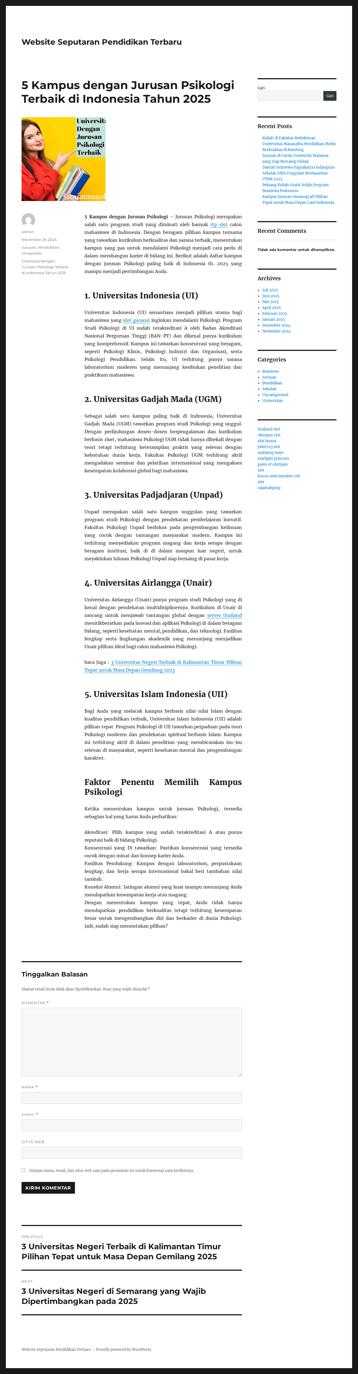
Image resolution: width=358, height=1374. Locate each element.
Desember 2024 (276, 325)
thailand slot (269, 429)
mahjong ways (271, 452)
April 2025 (271, 307)
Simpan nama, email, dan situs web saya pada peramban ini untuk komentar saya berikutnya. (111, 1170)
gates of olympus (273, 464)
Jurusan (29, 247)
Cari (261, 88)
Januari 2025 (273, 319)
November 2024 (276, 331)
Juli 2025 (270, 290)
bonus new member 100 (279, 476)
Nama (30, 1087)
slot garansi (136, 320)
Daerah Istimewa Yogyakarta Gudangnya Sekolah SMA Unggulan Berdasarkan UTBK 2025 (298, 173)
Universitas (32, 253)
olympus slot (269, 435)
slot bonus (267, 441)
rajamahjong (269, 487)
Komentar (35, 1002)
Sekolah (269, 389)
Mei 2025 (270, 302)
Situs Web (33, 1142)
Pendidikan (49, 247)
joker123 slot (269, 446)
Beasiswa (270, 371)
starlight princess (273, 458)
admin (28, 231)
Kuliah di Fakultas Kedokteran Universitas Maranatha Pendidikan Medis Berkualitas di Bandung (299, 144)
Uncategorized (275, 394)
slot (261, 470)
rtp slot (219, 224)
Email (30, 1114)
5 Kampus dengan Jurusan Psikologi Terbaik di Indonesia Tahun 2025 (45, 267)
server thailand (224, 615)
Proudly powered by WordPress (123, 1349)
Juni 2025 (270, 296)
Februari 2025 (274, 313)
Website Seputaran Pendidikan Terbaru (102, 42)
